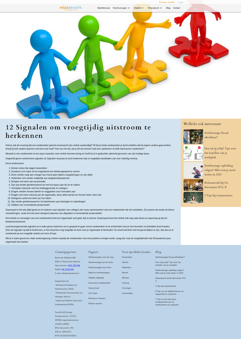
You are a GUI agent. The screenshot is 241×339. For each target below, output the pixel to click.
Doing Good (93, 288)
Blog (168, 8)
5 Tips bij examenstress (165, 286)
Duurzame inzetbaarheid (99, 283)
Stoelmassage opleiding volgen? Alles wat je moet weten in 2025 (169, 271)
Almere (125, 272)
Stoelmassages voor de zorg (101, 257)
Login (180, 2)
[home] (70, 8)
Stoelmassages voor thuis (99, 267)
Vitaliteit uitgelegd (96, 278)
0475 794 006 (74, 265)
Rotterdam (126, 267)
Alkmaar (125, 278)
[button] (121, 8)
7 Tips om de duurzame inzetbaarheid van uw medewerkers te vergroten (167, 302)
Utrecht (125, 262)
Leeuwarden (127, 293)
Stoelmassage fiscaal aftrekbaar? (170, 257)
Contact (176, 8)
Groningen (126, 288)
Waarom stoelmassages (99, 272)
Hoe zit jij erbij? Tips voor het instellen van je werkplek (168, 263)
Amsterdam (127, 257)
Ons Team (92, 293)
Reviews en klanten (97, 298)
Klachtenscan (103, 8)
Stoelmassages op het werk (100, 262)
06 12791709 (68, 269)
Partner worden (167, 2)
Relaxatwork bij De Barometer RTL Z (170, 279)
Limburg (125, 283)
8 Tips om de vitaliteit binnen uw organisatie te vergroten (169, 292)
